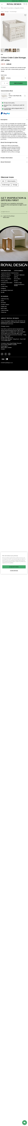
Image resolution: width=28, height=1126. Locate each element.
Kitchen (16, 280)
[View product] (14, 96)
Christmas (3, 312)
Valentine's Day (5, 298)
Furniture (16, 273)
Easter (2, 300)
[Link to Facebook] (5, 354)
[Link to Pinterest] (2, 354)
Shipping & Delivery (6, 274)
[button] (24, 4)
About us (3, 284)
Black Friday (4, 308)
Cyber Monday (4, 310)
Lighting (16, 276)
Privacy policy (4, 280)
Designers (3, 288)
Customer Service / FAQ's (7, 273)
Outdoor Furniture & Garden (19, 285)
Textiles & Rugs (18, 282)
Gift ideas (3, 302)
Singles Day (4, 306)
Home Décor (17, 278)
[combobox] (14, 78)
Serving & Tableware (19, 274)
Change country (5, 326)
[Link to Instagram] (9, 354)
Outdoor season (5, 304)
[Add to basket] (24, 95)
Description (4, 119)
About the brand (5, 162)
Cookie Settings (14, 570)
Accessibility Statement (7, 290)
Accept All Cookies (14, 566)
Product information (7, 158)
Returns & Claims (5, 276)
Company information (6, 282)
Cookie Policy (4, 286)
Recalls (2, 292)
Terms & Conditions (6, 278)
